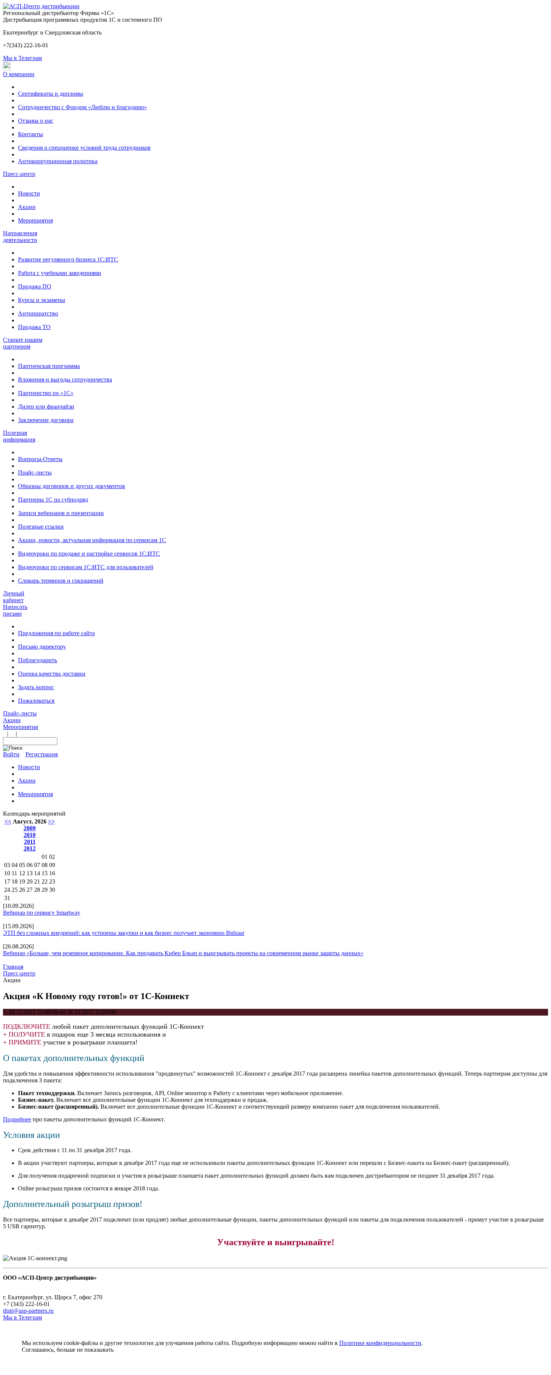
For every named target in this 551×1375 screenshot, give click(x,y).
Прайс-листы (35, 472)
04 (15, 865)
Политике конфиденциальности (380, 1343)
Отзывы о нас (35, 120)
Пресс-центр (19, 174)
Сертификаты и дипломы (50, 93)
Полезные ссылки (41, 526)
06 (30, 865)
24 (7, 890)
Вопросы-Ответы (40, 459)
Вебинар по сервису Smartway (41, 912)
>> (51, 821)
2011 (30, 842)
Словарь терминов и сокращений (60, 580)
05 (22, 865)
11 (14, 873)
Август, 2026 (29, 821)
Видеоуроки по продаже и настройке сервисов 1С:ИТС (89, 553)
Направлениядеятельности (20, 236)
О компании (18, 74)
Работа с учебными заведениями (59, 273)
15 (45, 873)
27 (30, 890)
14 (37, 873)
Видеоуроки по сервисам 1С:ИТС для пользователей (85, 567)
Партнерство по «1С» (45, 393)
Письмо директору (42, 646)
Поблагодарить (37, 660)
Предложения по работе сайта (56, 633)
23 (52, 881)
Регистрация (41, 754)
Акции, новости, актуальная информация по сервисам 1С (92, 540)
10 (7, 873)
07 (37, 865)
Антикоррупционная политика (57, 161)
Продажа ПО (34, 286)
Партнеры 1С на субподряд (53, 499)
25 (15, 890)
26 (22, 890)
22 (45, 881)
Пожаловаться (36, 700)
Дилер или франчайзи (46, 406)
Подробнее (17, 1119)
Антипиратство (38, 313)
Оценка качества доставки (51, 673)
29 (45, 890)
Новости (29, 193)
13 (30, 873)
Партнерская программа (49, 366)
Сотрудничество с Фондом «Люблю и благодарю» (82, 107)
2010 (30, 835)
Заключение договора (45, 420)
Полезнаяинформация (19, 436)
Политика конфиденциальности (44, 1284)
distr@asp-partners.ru (28, 1310)
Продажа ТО (34, 327)
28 (37, 890)
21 (37, 881)
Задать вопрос (36, 687)
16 (52, 873)
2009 (30, 828)
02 (52, 857)
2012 (30, 848)
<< (7, 821)
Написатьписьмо (15, 610)
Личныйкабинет (13, 596)
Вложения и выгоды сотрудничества (65, 379)
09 (52, 865)
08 (45, 865)
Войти (11, 754)
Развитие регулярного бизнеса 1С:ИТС (68, 259)
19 (22, 881)
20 (30, 881)
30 (52, 890)
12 (22, 873)
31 (7, 898)
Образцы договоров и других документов (71, 486)
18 (15, 881)
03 (7, 865)
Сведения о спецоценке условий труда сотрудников (84, 147)
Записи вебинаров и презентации (61, 513)
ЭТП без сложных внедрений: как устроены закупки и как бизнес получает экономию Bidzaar (123, 933)
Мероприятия (35, 220)
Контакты (30, 134)
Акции (27, 207)
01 (45, 857)
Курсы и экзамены (41, 300)
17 (7, 881)
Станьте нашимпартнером (22, 343)
